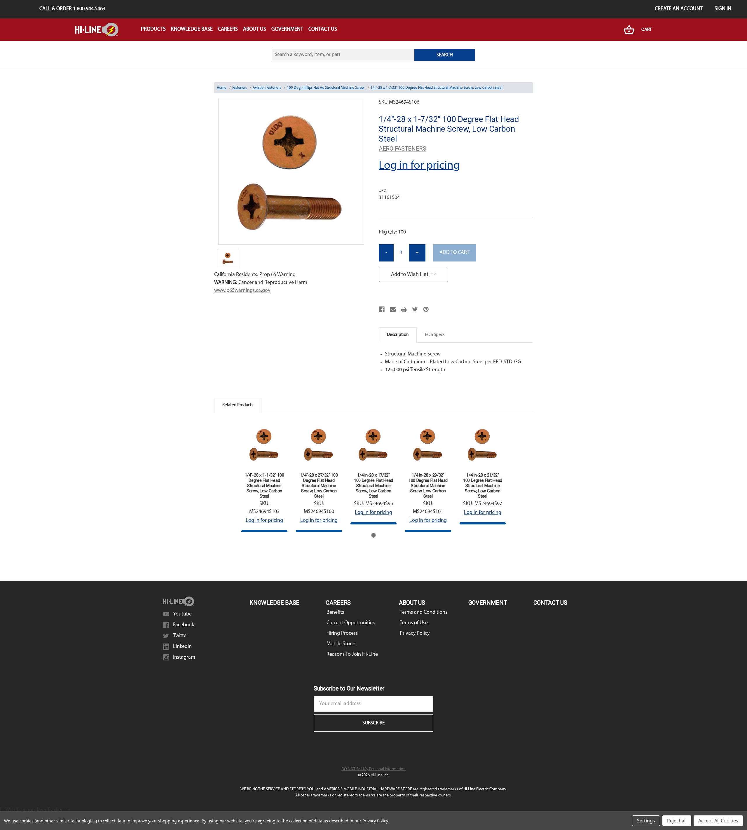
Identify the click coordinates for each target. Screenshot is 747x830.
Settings (646, 820)
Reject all (677, 820)
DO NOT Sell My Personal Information (373, 769)
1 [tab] (373, 535)
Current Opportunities (351, 623)
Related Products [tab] (237, 405)
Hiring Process (342, 633)
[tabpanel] (264, 476)
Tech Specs (435, 335)
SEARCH (445, 55)
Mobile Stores (341, 644)
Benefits (335, 612)
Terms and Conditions (423, 612)
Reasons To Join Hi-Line (352, 654)
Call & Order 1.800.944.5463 (72, 9)
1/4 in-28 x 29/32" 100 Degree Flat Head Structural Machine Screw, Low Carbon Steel (428, 485)
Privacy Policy (415, 633)
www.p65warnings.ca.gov (242, 290)
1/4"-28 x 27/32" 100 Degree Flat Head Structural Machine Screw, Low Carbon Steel (319, 485)
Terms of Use (414, 623)
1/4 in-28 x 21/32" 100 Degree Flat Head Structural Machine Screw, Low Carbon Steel (482, 485)
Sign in (723, 9)
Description (398, 335)
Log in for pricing (419, 166)
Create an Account (679, 9)
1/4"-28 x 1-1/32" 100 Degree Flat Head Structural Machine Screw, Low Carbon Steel (264, 485)
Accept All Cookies (718, 820)
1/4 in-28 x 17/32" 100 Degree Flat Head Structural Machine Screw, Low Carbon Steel (373, 485)
